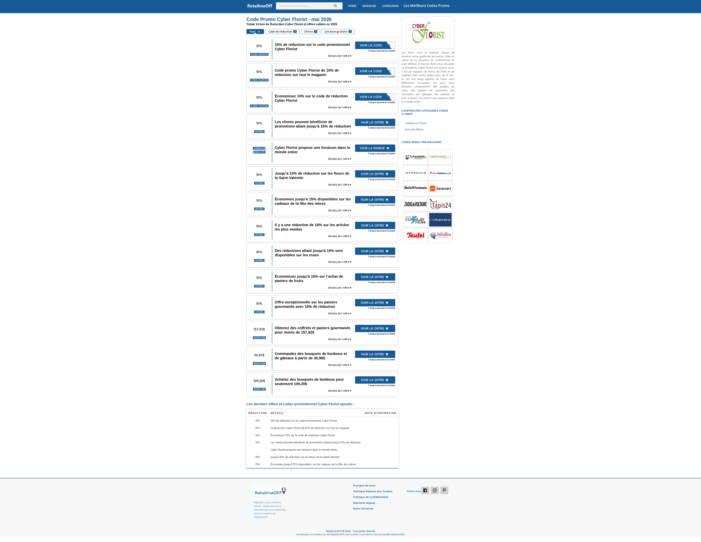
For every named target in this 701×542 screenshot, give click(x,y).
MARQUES (369, 6)
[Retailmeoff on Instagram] (435, 490)
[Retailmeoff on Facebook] (425, 490)
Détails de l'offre (338, 55)
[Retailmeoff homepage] (259, 6)
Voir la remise (373, 148)
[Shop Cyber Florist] (428, 32)
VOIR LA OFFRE (373, 122)
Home (352, 6)
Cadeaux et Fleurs (416, 123)
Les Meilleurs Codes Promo (427, 5)
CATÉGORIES (390, 6)
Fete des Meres (414, 129)
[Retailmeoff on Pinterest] (444, 490)
